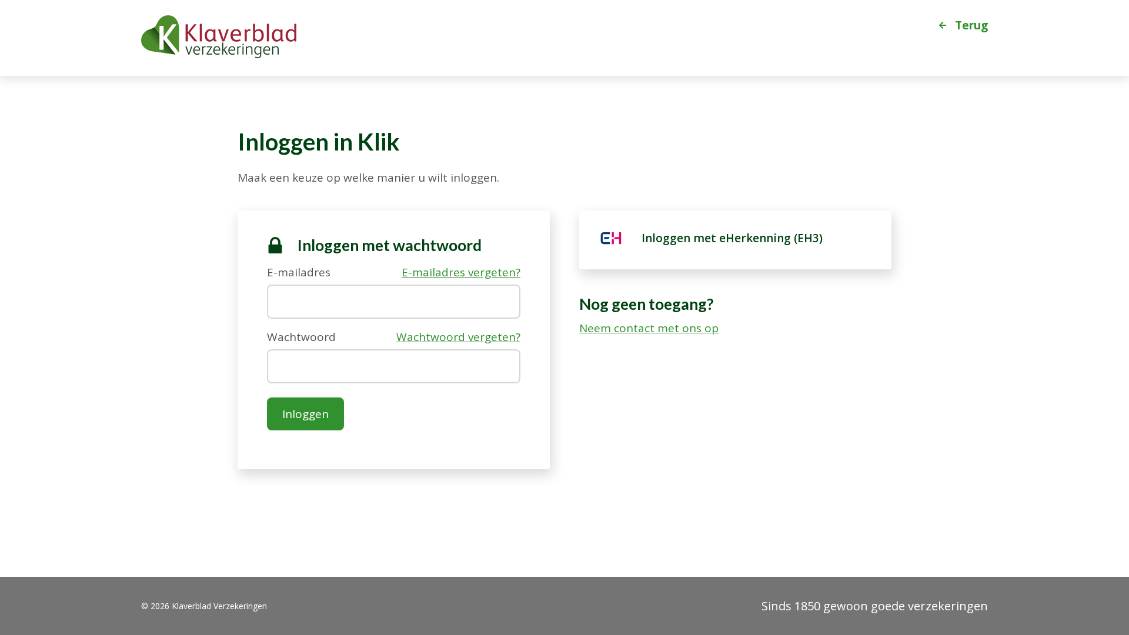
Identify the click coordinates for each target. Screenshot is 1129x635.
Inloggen (305, 414)
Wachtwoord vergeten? (458, 337)
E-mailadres (298, 271)
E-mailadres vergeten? (461, 272)
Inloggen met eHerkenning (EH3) (732, 238)
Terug (971, 25)
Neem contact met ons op (649, 328)
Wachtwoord (301, 336)
